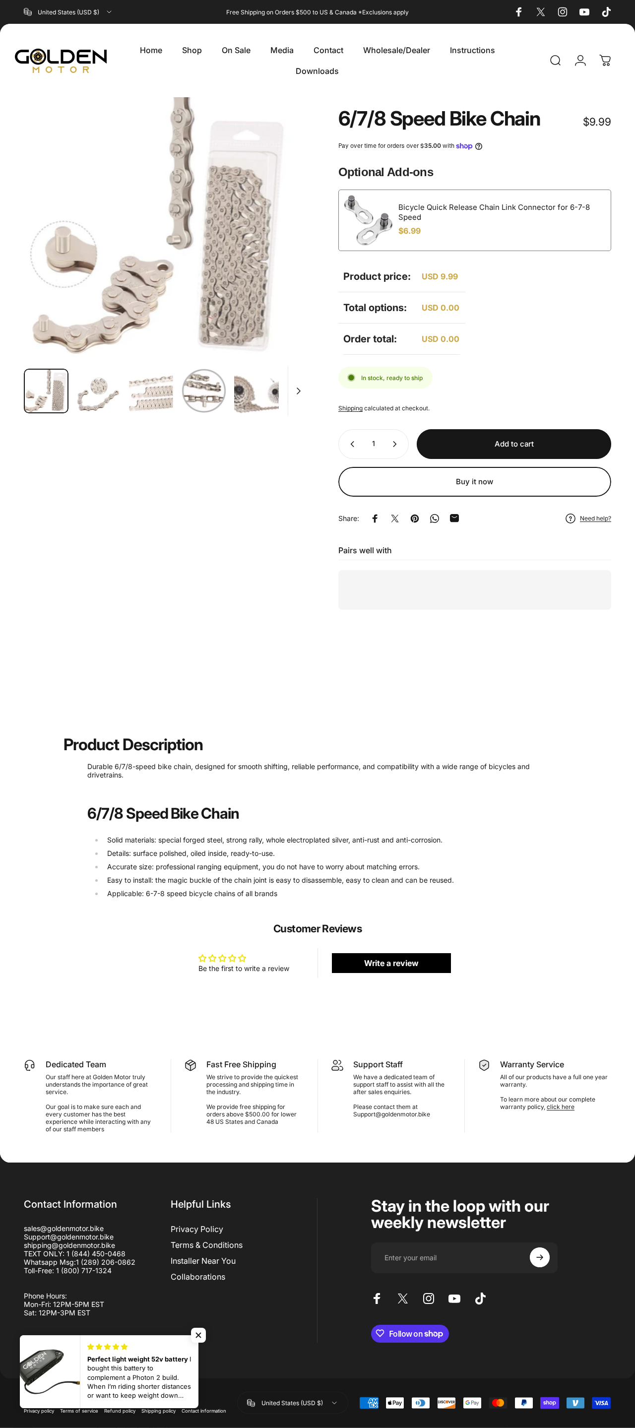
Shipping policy (158, 1410)
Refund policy (119, 1410)
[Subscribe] (540, 1257)
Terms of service (79, 1410)
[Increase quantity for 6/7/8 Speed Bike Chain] (396, 444)
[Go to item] (46, 391)
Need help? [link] (595, 518)
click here (560, 1106)
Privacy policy (39, 1410)
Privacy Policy (197, 1229)
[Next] (282, 229)
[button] (198, 1335)
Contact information (204, 1410)
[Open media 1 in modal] (166, 229)
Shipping (350, 408)
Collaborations (198, 1277)
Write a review (391, 963)
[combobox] (68, 12)
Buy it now (474, 481)
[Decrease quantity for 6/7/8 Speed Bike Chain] (350, 444)
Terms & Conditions (207, 1245)
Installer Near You (203, 1261)
